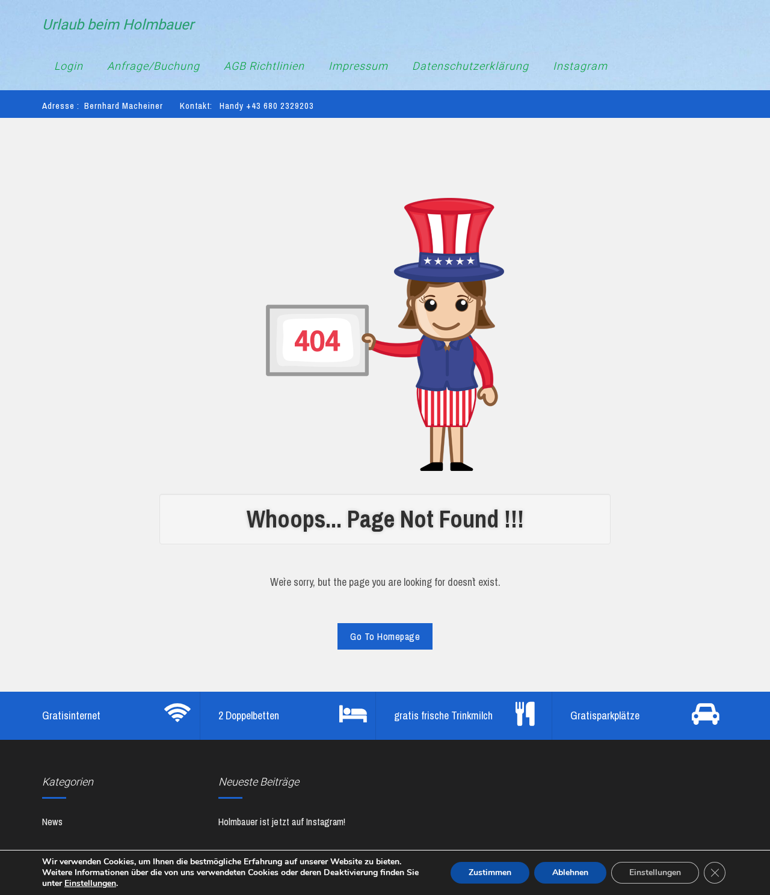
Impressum (358, 66)
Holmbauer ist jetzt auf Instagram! (282, 821)
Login (68, 66)
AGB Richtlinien (264, 66)
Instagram (580, 66)
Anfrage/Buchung (153, 66)
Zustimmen (490, 872)
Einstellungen (90, 883)
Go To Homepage (385, 636)
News (52, 821)
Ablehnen (570, 872)
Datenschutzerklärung (470, 66)
